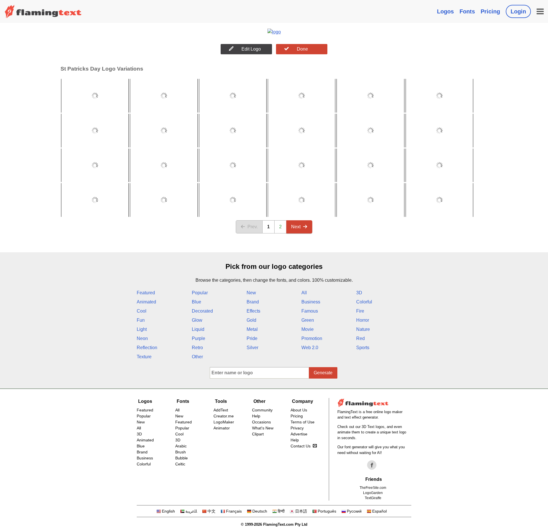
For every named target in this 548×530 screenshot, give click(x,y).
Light (142, 329)
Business (310, 301)
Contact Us (301, 446)
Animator (221, 428)
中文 (211, 511)
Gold (251, 320)
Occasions (261, 422)
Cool (141, 311)
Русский (354, 511)
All (304, 292)
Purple (198, 338)
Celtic (180, 464)
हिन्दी (281, 511)
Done (302, 49)
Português (327, 511)
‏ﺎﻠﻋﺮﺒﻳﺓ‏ (191, 511)
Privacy (297, 428)
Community (262, 410)
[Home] (43, 11)
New (251, 292)
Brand (253, 301)
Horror (362, 320)
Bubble (181, 458)
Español (379, 511)
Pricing (490, 11)
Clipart (258, 434)
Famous (309, 311)
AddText (220, 410)
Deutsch (259, 511)
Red (360, 338)
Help (256, 416)
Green (307, 320)
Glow (197, 320)
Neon (142, 338)
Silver (252, 347)
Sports (362, 347)
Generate (323, 372)
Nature (363, 329)
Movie (307, 329)
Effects (253, 311)
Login (518, 11)
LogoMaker (223, 422)
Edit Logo (251, 49)
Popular (200, 292)
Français (234, 511)
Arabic (181, 446)
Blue (196, 301)
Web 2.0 (309, 347)
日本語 (301, 511)
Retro (197, 347)
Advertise (299, 434)
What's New (262, 428)
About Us (299, 410)
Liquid (198, 329)
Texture (144, 356)
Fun (141, 320)
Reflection (147, 347)
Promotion (311, 338)
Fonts (467, 11)
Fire (360, 311)
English (168, 511)
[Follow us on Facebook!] (372, 465)
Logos (445, 11)
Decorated (202, 311)
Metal (252, 329)
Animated (146, 301)
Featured (146, 292)
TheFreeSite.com (373, 488)
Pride (252, 338)
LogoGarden (373, 493)
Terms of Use (303, 422)
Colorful (364, 301)
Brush (180, 452)
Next (296, 226)
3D (359, 292)
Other (197, 356)
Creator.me (223, 416)
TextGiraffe (373, 498)
